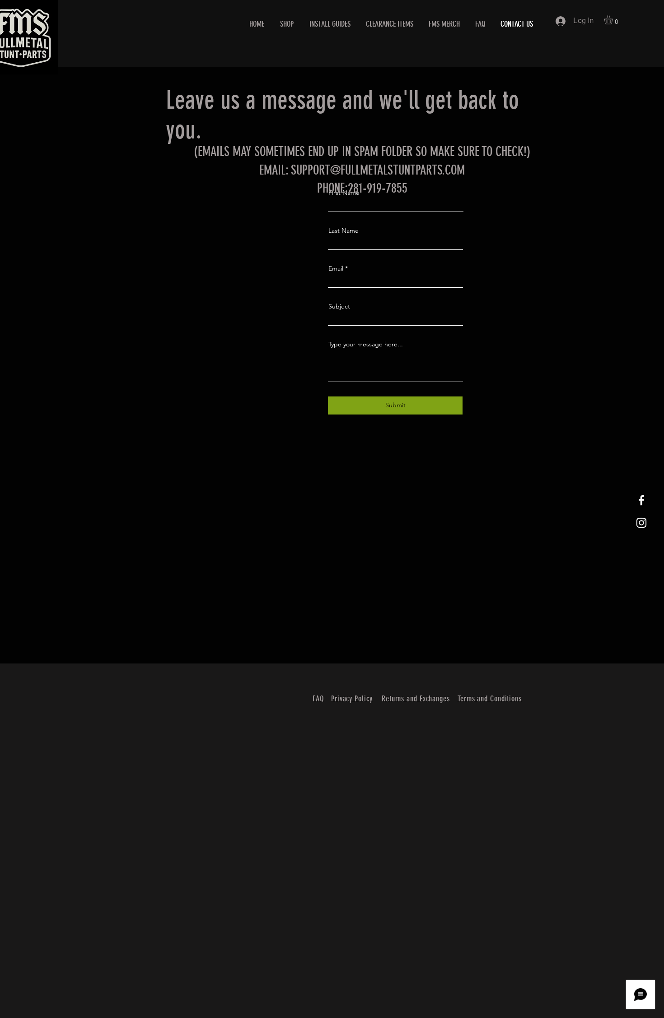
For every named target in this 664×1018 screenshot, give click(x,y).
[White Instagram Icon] (641, 523)
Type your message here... (365, 344)
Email (335, 268)
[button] (613, 19)
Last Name (343, 230)
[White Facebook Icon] (641, 500)
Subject (339, 306)
